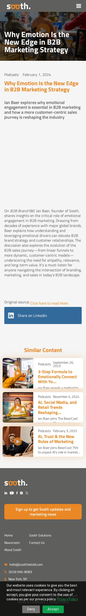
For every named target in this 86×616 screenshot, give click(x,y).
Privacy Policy (67, 599)
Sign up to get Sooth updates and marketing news (43, 511)
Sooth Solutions (40, 535)
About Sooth (13, 549)
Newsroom (12, 542)
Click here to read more (49, 303)
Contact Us (37, 542)
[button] (79, 6)
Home (8, 535)
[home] (17, 6)
